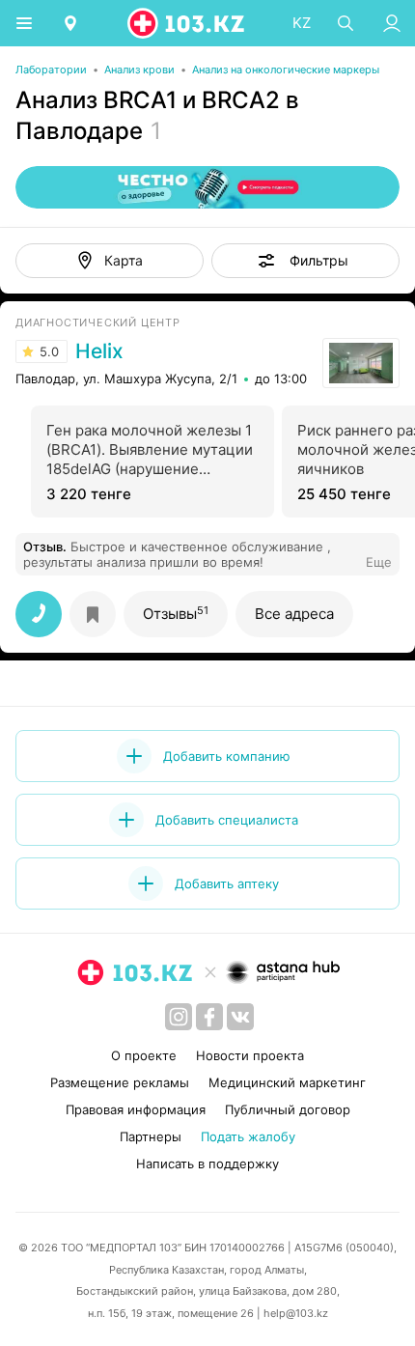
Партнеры (150, 1136)
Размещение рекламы (119, 1082)
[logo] (187, 23)
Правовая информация (136, 1109)
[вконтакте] (240, 1016)
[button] (305, 260)
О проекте (144, 1055)
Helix (99, 351)
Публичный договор (287, 1109)
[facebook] (209, 1016)
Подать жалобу (248, 1136)
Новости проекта (250, 1055)
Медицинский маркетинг (287, 1082)
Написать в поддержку (207, 1163)
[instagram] (178, 1016)
